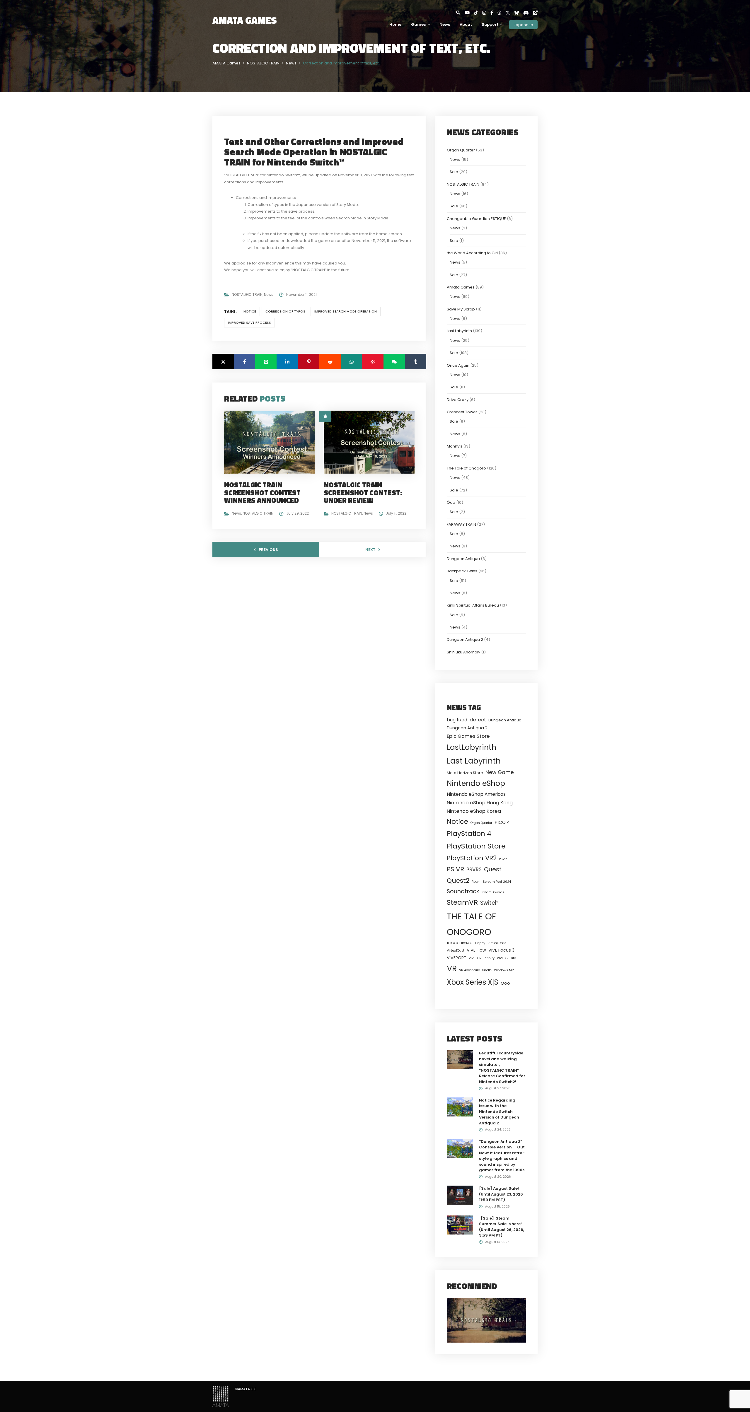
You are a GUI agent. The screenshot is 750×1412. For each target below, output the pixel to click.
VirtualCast (455, 950)
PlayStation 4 (469, 833)
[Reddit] (330, 361)
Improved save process (249, 322)
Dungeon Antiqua (463, 558)
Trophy (480, 943)
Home (395, 24)
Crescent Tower (462, 412)
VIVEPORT (456, 958)
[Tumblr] (415, 361)
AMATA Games (244, 20)
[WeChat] (394, 361)
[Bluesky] (518, 13)
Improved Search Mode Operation (345, 311)
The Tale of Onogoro (466, 468)
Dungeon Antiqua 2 (465, 639)
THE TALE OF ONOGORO (471, 924)
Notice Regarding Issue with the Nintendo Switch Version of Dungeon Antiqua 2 (499, 1111)
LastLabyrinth (471, 747)
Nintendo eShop (476, 783)
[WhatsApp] (351, 361)
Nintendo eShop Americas (476, 794)
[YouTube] (469, 13)
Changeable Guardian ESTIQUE (476, 218)
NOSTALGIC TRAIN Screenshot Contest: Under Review (363, 492)
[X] (510, 13)
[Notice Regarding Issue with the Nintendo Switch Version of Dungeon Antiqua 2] (460, 1106)
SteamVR (462, 902)
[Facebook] (493, 13)
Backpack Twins (462, 571)
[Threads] (501, 13)
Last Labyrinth (459, 331)
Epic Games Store (468, 736)
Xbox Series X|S (472, 982)
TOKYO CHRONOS (460, 943)
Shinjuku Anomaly (463, 652)
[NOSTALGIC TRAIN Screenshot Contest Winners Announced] (272, 442)
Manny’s (454, 446)
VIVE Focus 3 (501, 950)
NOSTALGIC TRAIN (247, 294)
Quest (493, 869)
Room (476, 882)
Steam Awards (492, 892)
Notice (249, 311)
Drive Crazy (457, 399)
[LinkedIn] (287, 361)
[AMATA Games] (220, 1396)
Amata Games (461, 287)
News (444, 24)
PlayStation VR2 (472, 858)
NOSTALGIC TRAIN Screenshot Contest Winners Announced (262, 492)
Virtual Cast (497, 943)
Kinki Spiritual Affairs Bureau (473, 605)
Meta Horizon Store (465, 773)
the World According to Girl (472, 253)
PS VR (455, 869)
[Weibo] (372, 361)
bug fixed (457, 720)
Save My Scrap (461, 309)
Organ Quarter (461, 150)
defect (478, 719)
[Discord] (528, 13)
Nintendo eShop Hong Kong (480, 802)
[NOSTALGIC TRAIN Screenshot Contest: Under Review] (371, 442)
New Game (499, 772)
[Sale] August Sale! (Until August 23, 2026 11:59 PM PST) (501, 1194)
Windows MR (504, 970)
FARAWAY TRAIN (461, 524)
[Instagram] (486, 13)
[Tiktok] (478, 13)
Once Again (458, 365)
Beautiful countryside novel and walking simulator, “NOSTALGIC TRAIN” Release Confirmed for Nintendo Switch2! (502, 1067)
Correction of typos (285, 311)
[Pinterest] (308, 361)
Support (490, 24)
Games (418, 24)
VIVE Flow (476, 950)
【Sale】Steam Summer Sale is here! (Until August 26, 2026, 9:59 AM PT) (501, 1226)
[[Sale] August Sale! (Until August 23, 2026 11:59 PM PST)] (460, 1195)
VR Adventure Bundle (475, 970)
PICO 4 (502, 822)
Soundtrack (463, 891)
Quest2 (458, 880)
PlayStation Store (476, 846)
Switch (489, 903)
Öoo (451, 502)
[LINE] (266, 361)
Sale (454, 172)
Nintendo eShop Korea (474, 811)
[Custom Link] (535, 13)
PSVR (503, 859)
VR (452, 968)
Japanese (523, 24)
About (466, 24)
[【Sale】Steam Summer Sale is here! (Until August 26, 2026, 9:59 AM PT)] (460, 1224)
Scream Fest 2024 (497, 882)
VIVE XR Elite (506, 958)
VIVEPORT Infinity (482, 958)
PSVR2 (474, 869)
